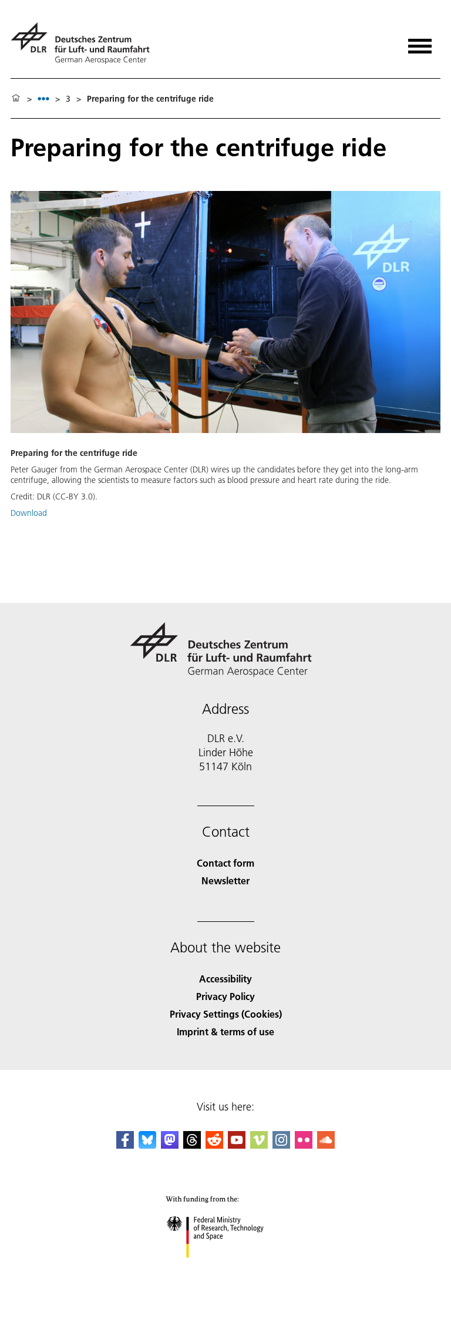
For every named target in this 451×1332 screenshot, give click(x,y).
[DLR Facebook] (125, 1145)
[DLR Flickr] (303, 1145)
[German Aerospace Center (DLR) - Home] (85, 43)
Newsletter (225, 880)
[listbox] (43, 98)
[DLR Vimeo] (259, 1145)
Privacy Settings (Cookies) (226, 1014)
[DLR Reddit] (214, 1145)
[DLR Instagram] (281, 1145)
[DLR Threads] (192, 1145)
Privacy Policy (225, 996)
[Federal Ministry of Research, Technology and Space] (226, 1269)
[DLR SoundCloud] (326, 1145)
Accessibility (225, 978)
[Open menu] (419, 42)
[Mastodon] (170, 1145)
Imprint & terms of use (225, 1031)
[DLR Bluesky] (147, 1145)
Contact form (225, 863)
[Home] (16, 99)
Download (29, 513)
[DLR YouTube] (236, 1145)
